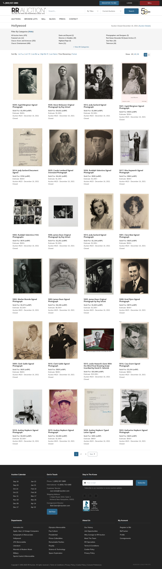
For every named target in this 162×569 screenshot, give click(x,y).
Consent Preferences (94, 565)
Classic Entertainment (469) (20, 43)
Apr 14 (33, 503)
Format (74, 54)
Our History (88, 527)
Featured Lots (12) (17, 38)
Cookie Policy (89, 549)
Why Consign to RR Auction (94, 535)
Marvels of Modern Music (22, 549)
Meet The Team (90, 538)
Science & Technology (57, 549)
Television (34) (111, 43)
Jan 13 (33, 481)
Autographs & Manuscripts (23, 535)
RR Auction (31, 565)
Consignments (125, 538)
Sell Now (52, 512)
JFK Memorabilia (19, 542)
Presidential (53, 535)
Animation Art (18, 527)
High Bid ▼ (44, 54)
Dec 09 (16, 503)
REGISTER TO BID (109, 3)
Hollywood (17, 538)
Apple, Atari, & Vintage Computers (26, 531)
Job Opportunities (91, 531)
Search (131, 11)
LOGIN (129, 3)
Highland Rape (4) (65, 41)
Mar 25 (33, 500)
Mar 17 (33, 496)
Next (92, 454)
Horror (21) (62, 43)
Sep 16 (16, 481)
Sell (43, 19)
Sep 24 (16, 485)
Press (62, 19)
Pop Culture (53, 531)
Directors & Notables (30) (67, 38)
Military (16, 553)
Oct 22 (15, 492)
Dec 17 (16, 507)
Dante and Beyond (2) (66, 35)
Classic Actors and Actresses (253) (23, 41)
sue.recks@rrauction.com (59, 491)
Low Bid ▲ (35, 54)
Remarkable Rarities (56, 542)
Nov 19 (16, 500)
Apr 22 (33, 507)
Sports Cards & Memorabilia (23, 556)
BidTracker (124, 531)
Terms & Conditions (91, 546)
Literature (16, 546)
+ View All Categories (81, 47)
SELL (150, 3)
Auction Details (144, 26)
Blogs (52, 19)
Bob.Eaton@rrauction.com (60, 506)
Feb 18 (33, 492)
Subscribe (141, 483)
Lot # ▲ (21, 54)
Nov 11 (15, 496)
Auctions (16, 19)
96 (138, 54)
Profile (122, 535)
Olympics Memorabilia (57, 527)
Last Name (53, 54)
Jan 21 (33, 485)
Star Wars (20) (111, 41)
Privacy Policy (89, 553)
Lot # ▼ (27, 54)
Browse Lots (30, 19)
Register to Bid (125, 527)
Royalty (51, 546)
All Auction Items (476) (19, 35)
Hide (31, 32)
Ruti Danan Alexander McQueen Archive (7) (121, 38)
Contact (73, 19)
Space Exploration (55, 553)
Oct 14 (15, 489)
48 (135, 54)
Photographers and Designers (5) (117, 35)
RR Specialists (89, 542)
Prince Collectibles (55, 538)
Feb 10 (33, 489)
